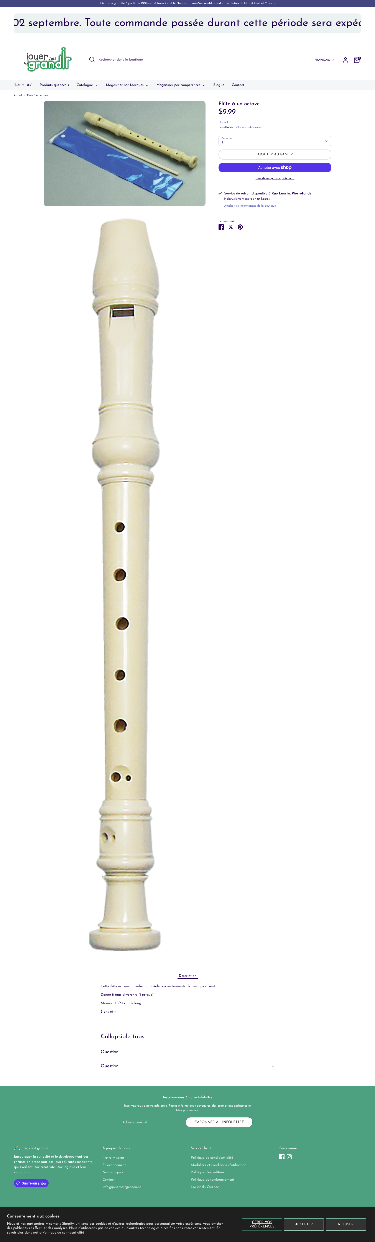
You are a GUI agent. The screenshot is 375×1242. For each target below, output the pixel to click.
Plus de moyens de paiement (275, 178)
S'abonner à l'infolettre (219, 1122)
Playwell (223, 122)
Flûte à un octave (37, 95)
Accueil (18, 95)
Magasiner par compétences (178, 85)
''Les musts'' (23, 85)
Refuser (346, 1224)
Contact (238, 85)
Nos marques (112, 1172)
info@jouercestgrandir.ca (121, 1187)
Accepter (304, 1224)
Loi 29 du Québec (205, 1187)
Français (322, 60)
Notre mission (113, 1158)
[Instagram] (289, 1156)
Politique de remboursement (212, 1179)
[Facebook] (282, 1156)
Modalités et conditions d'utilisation (218, 1165)
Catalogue (85, 85)
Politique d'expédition (207, 1172)
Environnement (114, 1165)
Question (110, 1052)
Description (187, 976)
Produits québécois (54, 85)
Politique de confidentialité (63, 1232)
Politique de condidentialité (212, 1158)
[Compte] (345, 60)
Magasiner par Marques (125, 85)
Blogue (218, 85)
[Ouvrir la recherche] (92, 59)
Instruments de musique (249, 127)
